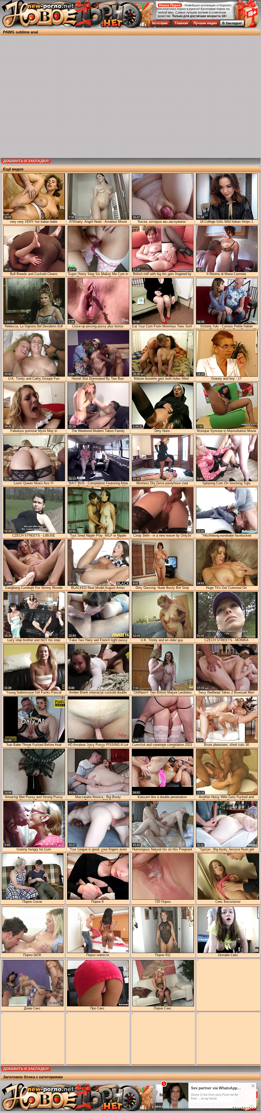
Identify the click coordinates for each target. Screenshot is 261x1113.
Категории (159, 23)
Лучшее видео (205, 23)
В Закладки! (232, 23)
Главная (181, 23)
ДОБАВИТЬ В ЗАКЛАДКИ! (26, 161)
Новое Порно (170, 5)
